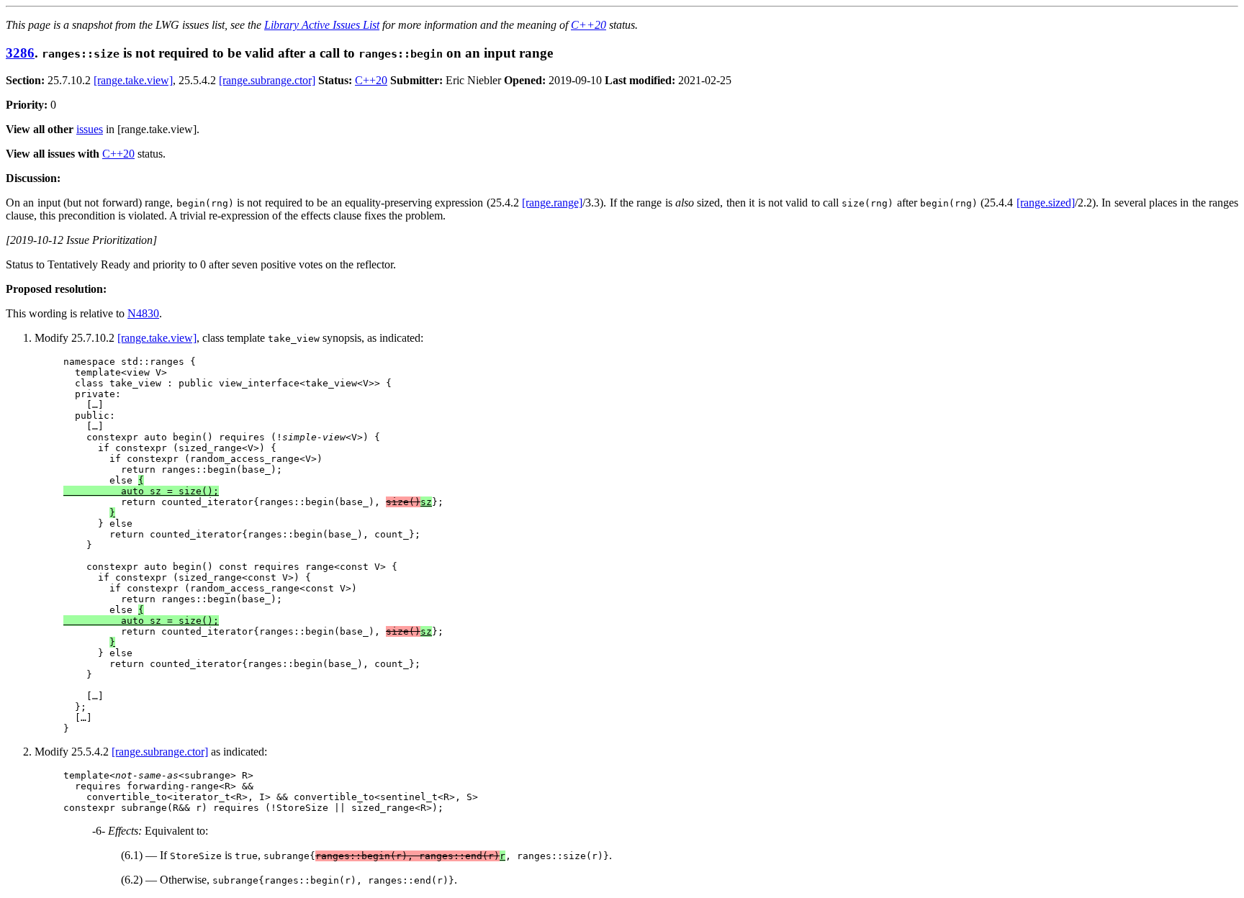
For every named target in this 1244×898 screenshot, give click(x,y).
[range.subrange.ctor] (267, 80)
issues (89, 129)
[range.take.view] (133, 80)
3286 (20, 52)
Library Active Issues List (321, 25)
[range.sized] (1046, 202)
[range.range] (552, 202)
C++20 (588, 25)
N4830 (143, 313)
